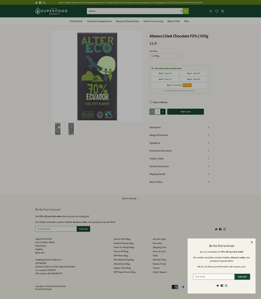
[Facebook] (222, 285)
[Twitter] (218, 285)
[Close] (252, 242)
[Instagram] (226, 285)
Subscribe (242, 276)
